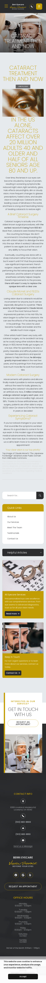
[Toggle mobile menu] (6, 6)
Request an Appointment (23, 723)
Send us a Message (23, 846)
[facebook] (16, 875)
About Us (11, 516)
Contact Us (12, 538)
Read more (11, 613)
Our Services (13, 522)
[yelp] (30, 875)
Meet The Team (14, 527)
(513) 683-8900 (23, 822)
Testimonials (13, 533)
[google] (23, 875)
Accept (23, 976)
